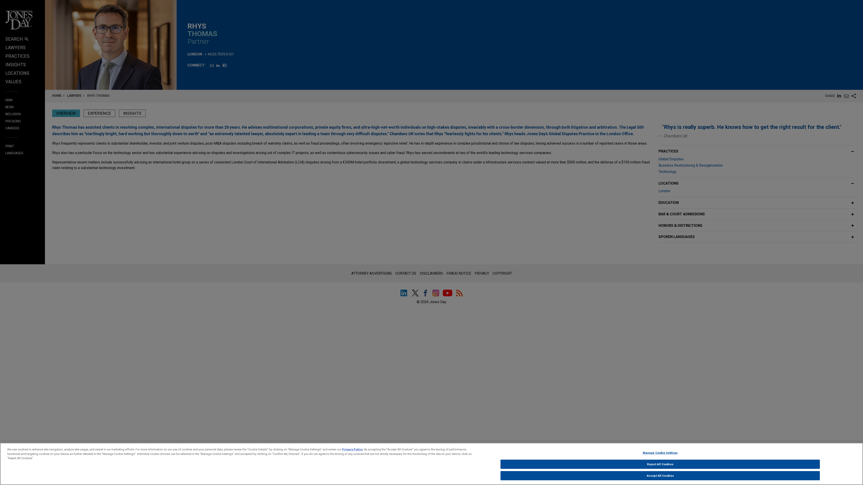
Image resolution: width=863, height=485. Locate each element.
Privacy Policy (352, 449)
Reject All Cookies (660, 464)
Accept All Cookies (660, 475)
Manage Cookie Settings (660, 452)
